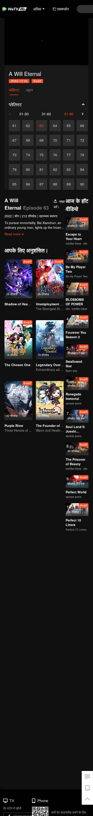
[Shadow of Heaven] (18, 278)
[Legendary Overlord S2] (50, 339)
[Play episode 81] (41, 169)
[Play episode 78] (82, 155)
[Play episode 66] (82, 125)
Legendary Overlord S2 (53, 365)
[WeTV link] (14, 9)
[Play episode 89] (68, 184)
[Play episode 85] (14, 184)
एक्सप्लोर (63, 8)
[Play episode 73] (14, 155)
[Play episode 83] (68, 169)
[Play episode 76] (55, 155)
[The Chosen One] (18, 339)
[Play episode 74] (28, 155)
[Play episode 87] (41, 184)
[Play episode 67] (14, 140)
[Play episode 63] (41, 125)
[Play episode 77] (68, 155)
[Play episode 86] (28, 184)
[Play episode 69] (41, 140)
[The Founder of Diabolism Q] (50, 400)
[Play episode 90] (82, 184)
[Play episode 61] (14, 125)
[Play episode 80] (28, 169)
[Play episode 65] (68, 125)
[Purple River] (18, 400)
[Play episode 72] (82, 140)
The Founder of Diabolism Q (57, 425)
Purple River (14, 425)
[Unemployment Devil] (50, 278)
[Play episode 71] (68, 140)
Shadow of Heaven (19, 304)
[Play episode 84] (82, 169)
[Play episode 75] (41, 155)
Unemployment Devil (52, 304)
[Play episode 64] (55, 125)
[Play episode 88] (55, 184)
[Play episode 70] (55, 140)
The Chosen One (17, 365)
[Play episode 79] (14, 169)
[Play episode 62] (28, 125)
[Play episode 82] (55, 169)
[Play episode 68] (28, 140)
